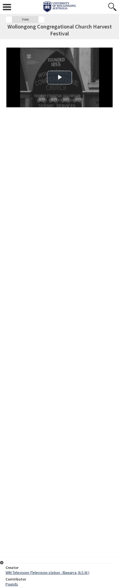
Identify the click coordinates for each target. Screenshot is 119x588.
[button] (9, 19)
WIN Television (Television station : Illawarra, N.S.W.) (47, 572)
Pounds (12, 584)
